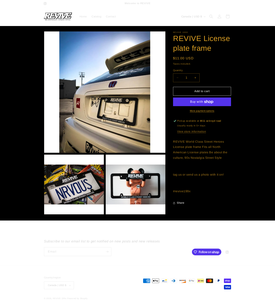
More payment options (202, 111)
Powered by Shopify (77, 298)
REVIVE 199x (60, 298)
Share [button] (180, 202)
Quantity (178, 70)
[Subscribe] (107, 251)
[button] (211, 16)
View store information (191, 131)
